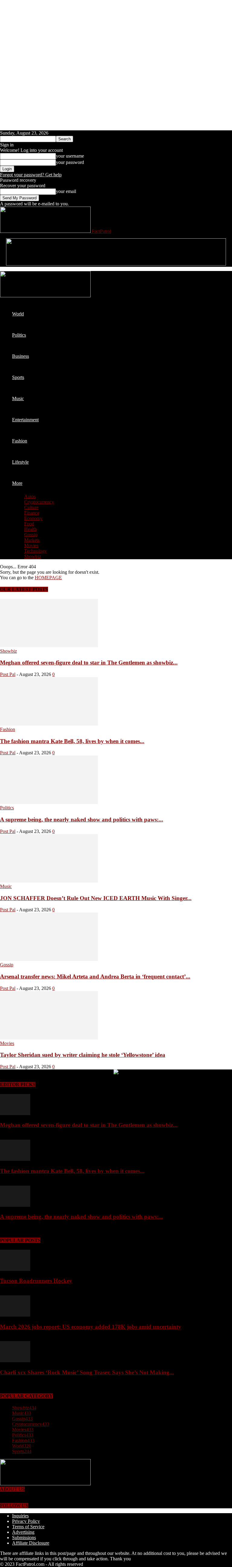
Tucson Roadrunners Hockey (36, 1281)
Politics (19, 335)
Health (30, 529)
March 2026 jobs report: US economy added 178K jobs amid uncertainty (90, 1327)
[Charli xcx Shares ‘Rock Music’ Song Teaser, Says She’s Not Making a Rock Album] (15, 1360)
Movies (31, 545)
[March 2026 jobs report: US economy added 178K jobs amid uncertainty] (15, 1314)
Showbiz (32, 556)
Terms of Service (28, 1526)
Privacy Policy (26, 1521)
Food (29, 523)
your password (70, 162)
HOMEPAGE (48, 577)
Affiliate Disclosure (30, 1543)
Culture (31, 507)
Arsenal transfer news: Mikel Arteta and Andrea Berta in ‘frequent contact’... (95, 976)
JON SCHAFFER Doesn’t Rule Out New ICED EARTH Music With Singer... (96, 898)
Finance (31, 512)
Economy (33, 518)
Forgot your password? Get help (31, 174)
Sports (18, 377)
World (18, 313)
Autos (30, 496)
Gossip (30, 534)
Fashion (19, 440)
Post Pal (7, 674)
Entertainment (25, 419)
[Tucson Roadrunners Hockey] (15, 1269)
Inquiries (20, 1515)
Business (20, 356)
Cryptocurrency (39, 501)
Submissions (24, 1537)
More (17, 483)
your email (66, 191)
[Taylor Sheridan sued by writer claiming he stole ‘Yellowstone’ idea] (49, 1037)
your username (70, 155)
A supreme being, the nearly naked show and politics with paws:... (81, 819)
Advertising (23, 1532)
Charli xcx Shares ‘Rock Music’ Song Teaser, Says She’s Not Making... (87, 1372)
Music (18, 398)
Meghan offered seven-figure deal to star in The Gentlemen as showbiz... (89, 662)
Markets (32, 540)
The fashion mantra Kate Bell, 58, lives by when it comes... (72, 741)
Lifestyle (20, 462)
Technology (35, 550)
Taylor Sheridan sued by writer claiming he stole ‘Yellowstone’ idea (82, 1055)
